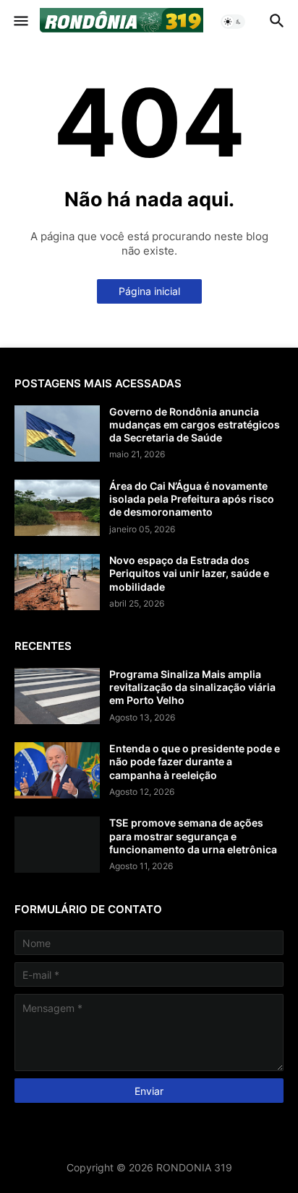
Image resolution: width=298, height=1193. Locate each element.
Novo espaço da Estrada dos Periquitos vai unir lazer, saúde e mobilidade (189, 573)
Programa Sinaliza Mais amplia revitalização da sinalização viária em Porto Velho (192, 687)
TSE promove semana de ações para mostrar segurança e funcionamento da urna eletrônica (193, 835)
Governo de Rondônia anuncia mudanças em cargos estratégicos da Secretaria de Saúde (194, 424)
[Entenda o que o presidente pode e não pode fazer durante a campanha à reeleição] (57, 770)
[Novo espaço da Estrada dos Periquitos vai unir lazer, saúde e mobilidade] (57, 582)
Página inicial (149, 291)
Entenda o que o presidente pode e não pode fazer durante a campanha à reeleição (194, 761)
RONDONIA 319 (194, 1167)
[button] (20, 21)
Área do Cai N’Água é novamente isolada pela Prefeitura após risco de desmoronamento (191, 499)
